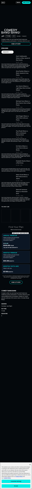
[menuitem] (3, 3)
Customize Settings (16, 481)
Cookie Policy (7, 478)
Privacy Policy (19, 476)
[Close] (30, 464)
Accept (16, 486)
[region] (16, 23)
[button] (16, 44)
